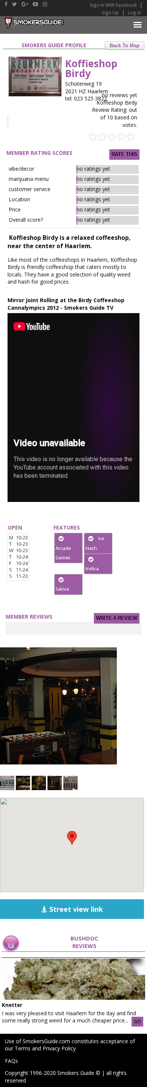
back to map (124, 45)
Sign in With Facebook (114, 5)
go (137, 1021)
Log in (134, 12)
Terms (23, 1048)
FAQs (11, 1060)
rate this (124, 154)
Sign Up (110, 12)
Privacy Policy (59, 1048)
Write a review (116, 618)
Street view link (75, 909)
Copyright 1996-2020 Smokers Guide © (52, 1072)
